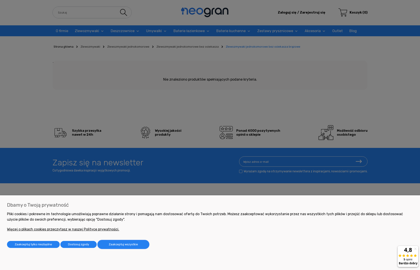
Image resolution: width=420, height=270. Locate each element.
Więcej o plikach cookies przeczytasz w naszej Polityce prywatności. (63, 229)
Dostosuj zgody (78, 244)
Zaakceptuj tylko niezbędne (33, 244)
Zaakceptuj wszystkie (123, 244)
